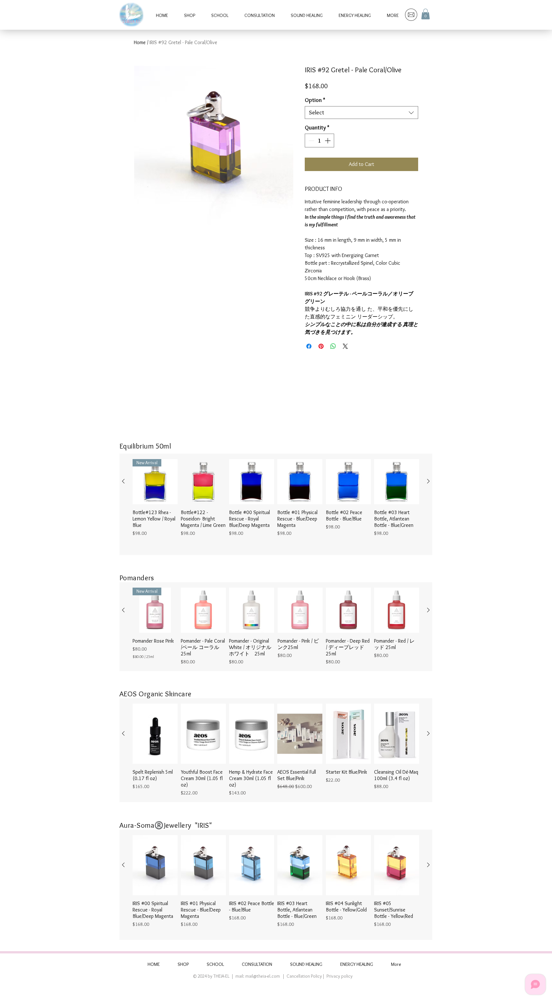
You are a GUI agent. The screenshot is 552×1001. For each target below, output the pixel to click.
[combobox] (361, 112)
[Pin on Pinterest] (321, 346)
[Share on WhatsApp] (333, 346)
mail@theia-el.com (262, 976)
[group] (275, 504)
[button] (425, 14)
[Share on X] (345, 346)
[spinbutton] (319, 140)
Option (315, 100)
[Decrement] (311, 140)
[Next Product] (428, 481)
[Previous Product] (123, 481)
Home (140, 42)
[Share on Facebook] (309, 346)
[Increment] (328, 140)
